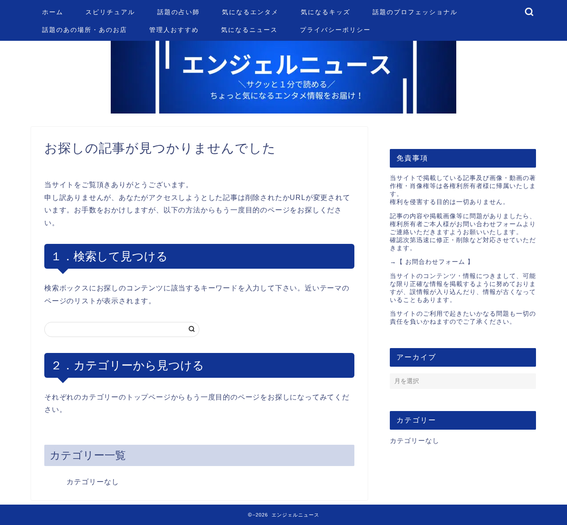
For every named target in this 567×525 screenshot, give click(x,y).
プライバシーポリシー (335, 30)
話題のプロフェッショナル (415, 12)
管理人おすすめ (174, 30)
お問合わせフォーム (435, 262)
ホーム (52, 12)
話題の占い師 (178, 12)
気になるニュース (249, 30)
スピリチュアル (110, 12)
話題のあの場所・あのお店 (84, 30)
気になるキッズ (325, 12)
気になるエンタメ (250, 12)
